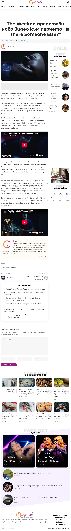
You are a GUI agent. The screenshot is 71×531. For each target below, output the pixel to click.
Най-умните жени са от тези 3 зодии (9, 391)
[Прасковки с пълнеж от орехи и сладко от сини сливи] (44, 407)
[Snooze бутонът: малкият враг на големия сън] (65, 75)
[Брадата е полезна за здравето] (61, 407)
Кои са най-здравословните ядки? (54, 106)
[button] (3, 2)
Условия (59, 520)
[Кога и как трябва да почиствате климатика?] (27, 407)
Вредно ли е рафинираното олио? (55, 61)
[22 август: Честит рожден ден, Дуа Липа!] (65, 97)
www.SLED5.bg (41, 256)
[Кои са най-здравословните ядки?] (65, 108)
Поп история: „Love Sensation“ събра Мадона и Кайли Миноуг (50, 455)
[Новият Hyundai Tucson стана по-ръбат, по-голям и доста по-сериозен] (8, 500)
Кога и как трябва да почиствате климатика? (26, 416)
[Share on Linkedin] (22, 40)
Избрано (35, 432)
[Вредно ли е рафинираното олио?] (65, 63)
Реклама (60, 522)
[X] (60, 196)
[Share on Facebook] (14, 40)
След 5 (9, 46)
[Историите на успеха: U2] (65, 86)
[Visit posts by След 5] (3, 46)
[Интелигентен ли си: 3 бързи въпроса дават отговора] (27, 382)
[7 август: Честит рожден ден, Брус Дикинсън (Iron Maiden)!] (8, 487)
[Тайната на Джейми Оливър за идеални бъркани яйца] (61, 382)
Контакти (60, 518)
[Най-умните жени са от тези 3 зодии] (9, 382)
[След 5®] (35, 2)
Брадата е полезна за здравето (58, 416)
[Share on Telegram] (24, 40)
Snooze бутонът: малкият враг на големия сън (55, 73)
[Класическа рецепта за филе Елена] (9, 407)
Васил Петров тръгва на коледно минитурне (25, 289)
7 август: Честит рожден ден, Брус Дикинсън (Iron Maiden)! (39, 486)
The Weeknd (13, 267)
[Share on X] (16, 40)
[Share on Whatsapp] (19, 40)
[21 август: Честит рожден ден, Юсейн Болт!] (8, 474)
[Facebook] (54, 196)
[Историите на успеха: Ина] (19, 451)
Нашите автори (59, 515)
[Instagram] (67, 196)
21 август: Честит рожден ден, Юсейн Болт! (33, 473)
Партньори (60, 524)
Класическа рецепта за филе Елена (9, 416)
